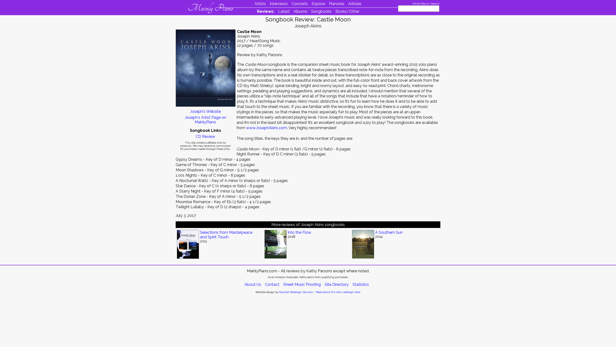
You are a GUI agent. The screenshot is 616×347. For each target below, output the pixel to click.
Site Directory (337, 284)
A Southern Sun (389, 232)
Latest (284, 11)
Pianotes (336, 3)
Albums (300, 11)
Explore (318, 3)
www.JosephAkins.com (266, 128)
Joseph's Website (205, 111)
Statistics (361, 284)
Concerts (300, 3)
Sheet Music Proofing (302, 284)
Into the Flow (299, 232)
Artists (260, 3)
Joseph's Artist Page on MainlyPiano (205, 119)
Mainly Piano (210, 8)
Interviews (279, 3)
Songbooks (321, 11)
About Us (252, 284)
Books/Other (347, 11)
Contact (272, 284)
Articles (354, 3)
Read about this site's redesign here (338, 292)
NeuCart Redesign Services (296, 292)
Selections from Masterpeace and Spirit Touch (226, 234)
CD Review (205, 136)
